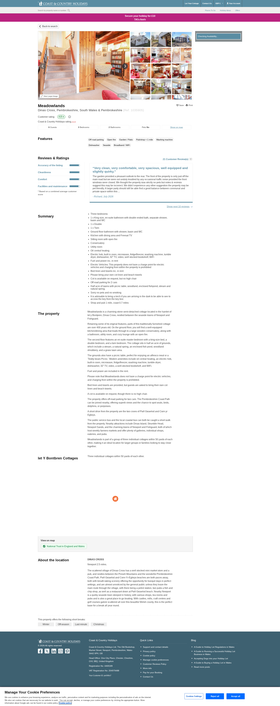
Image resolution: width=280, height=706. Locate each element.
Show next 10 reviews (178, 206)
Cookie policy (149, 655)
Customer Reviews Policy (154, 664)
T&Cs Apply (140, 19)
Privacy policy (149, 651)
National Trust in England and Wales (66, 546)
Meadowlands (51, 105)
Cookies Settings (194, 696)
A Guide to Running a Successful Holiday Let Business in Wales (214, 652)
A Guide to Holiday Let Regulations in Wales (214, 647)
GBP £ (218, 3)
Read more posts (202, 667)
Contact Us (207, 3)
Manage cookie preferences (156, 660)
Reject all (215, 696)
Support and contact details (155, 647)
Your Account (234, 3)
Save (181, 105)
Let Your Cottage (192, 3)
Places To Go (210, 10)
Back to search (50, 26)
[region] (140, 696)
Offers (237, 10)
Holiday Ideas (225, 10)
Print (191, 105)
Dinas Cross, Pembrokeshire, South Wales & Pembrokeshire (91, 110)
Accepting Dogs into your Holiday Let (211, 658)
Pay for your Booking (152, 672)
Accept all (235, 696)
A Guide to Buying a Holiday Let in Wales (212, 663)
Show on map (176, 127)
